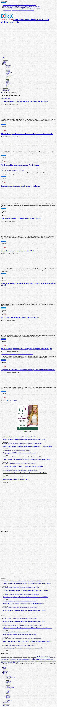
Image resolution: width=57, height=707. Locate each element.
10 (11, 400)
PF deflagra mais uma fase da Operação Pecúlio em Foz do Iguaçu (24, 101)
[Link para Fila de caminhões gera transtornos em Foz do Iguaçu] (13, 170)
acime (8, 657)
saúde (43, 661)
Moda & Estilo (9, 78)
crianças (55, 657)
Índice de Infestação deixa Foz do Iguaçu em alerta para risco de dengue (26, 349)
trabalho (10, 662)
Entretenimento (9, 72)
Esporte (4, 63)
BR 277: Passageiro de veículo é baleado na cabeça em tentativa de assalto (27, 134)
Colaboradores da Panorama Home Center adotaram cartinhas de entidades (25, 473)
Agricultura (8, 65)
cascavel (32, 657)
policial (19, 661)
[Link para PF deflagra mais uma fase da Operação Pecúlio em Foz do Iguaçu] (11, 117)
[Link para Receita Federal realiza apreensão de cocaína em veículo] (11, 234)
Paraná (7, 79)
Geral (7, 74)
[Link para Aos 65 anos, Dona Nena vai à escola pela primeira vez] (11, 333)
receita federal (37, 661)
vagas (13, 662)
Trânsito (7, 84)
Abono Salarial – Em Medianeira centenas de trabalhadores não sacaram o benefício (21, 8)
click (35, 657)
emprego (8, 659)
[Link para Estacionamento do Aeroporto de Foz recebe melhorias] (11, 201)
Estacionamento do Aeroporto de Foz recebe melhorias (20, 186)
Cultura (7, 69)
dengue (2, 659)
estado (12, 659)
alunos (21, 657)
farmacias (14, 659)
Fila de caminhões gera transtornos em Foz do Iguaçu (20, 165)
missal (40, 659)
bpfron (24, 657)
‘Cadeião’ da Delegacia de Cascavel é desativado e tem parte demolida (18, 10)
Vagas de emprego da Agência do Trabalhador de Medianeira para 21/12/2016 (25, 590)
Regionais (5, 61)
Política (7, 80)
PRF (31, 661)
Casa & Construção (10, 66)
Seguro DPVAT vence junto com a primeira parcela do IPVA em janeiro (23, 603)
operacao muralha (50, 659)
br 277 (26, 657)
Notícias (5, 58)
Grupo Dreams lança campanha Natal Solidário (18, 251)
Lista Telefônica (6, 89)
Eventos (7, 73)
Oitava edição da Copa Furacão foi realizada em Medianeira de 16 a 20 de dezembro (21, 6)
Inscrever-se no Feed (5, 98)
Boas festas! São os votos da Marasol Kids (15, 479)
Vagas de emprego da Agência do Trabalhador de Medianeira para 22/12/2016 (25, 597)
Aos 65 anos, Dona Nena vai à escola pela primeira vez (20, 317)
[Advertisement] (11, 508)
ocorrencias (44, 659)
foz (17, 659)
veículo (16, 662)
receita (33, 661)
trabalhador (6, 662)
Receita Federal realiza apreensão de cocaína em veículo (21, 218)
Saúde (7, 82)
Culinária (8, 67)
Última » (15, 400)
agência (10, 657)
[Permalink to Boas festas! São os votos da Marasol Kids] (13, 477)
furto (26, 659)
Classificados (5, 88)
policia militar (24, 661)
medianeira (35, 659)
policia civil (15, 661)
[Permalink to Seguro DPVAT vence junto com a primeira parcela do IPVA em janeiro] (19, 601)
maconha (28, 659)
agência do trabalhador (16, 657)
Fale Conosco (6, 90)
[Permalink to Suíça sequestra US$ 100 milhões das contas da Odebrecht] (16, 450)
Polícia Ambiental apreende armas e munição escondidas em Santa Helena (19, 5)
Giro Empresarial (9, 75)
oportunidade (3, 661)
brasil (29, 657)
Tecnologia (8, 83)
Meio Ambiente (9, 76)
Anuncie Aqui (9, 86)
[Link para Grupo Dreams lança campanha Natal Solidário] (11, 266)
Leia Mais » (3, 124)
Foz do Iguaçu (21, 659)
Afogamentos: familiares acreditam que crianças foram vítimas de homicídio (28, 370)
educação (4, 659)
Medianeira (5, 60)
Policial (4, 62)
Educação (8, 71)
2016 (2, 657)
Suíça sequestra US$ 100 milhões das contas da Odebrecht (16, 7)
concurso (51, 657)
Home (4, 57)
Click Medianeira (43, 657)
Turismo (7, 85)
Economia (8, 70)
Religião (7, 81)
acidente (4, 657)
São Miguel (47, 661)
